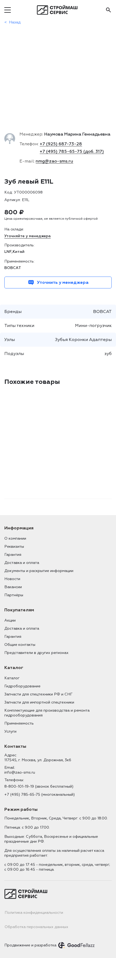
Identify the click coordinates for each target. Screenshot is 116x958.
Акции (10, 620)
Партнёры (13, 595)
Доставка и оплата (21, 562)
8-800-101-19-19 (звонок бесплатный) (38, 786)
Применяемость (19, 723)
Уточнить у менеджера (62, 282)
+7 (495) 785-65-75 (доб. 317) (72, 151)
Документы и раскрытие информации (38, 570)
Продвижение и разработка (30, 945)
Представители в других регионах (36, 652)
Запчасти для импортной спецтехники (39, 702)
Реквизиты (14, 546)
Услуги (10, 731)
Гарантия (12, 554)
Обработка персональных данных (36, 927)
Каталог (11, 678)
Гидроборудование (22, 686)
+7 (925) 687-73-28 (61, 144)
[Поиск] (108, 10)
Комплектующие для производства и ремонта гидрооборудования (47, 713)
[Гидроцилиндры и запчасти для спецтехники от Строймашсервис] (58, 10)
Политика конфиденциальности (34, 912)
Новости (12, 579)
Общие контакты (19, 644)
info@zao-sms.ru (19, 772)
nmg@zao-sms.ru (54, 161)
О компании (15, 538)
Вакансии (13, 587)
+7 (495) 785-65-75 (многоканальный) (39, 794)
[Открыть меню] (7, 10)
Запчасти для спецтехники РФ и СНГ (38, 694)
